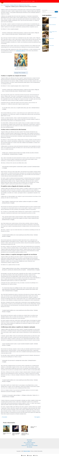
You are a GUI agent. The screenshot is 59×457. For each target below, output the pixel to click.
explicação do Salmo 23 (20, 50)
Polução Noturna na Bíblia (7, 433)
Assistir (33, 1)
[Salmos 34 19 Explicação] (45, 27)
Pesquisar (56, 11)
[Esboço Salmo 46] (45, 41)
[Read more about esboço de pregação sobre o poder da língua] (15, 428)
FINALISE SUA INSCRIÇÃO (52, 17)
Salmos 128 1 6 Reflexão (34, 427)
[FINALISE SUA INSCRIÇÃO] (45, 20)
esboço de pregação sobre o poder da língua (16, 434)
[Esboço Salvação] (45, 48)
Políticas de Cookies (29, 444)
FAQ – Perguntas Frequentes (29, 442)
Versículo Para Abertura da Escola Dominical (25, 434)
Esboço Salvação (51, 45)
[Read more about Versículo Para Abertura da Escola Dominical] (24, 428)
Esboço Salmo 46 (51, 38)
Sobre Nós (29, 441)
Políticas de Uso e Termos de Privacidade (29, 445)
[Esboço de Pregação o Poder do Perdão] (45, 34)
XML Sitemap (29, 446)
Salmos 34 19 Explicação (52, 24)
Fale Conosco (29, 439)
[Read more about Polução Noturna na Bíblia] (6, 428)
